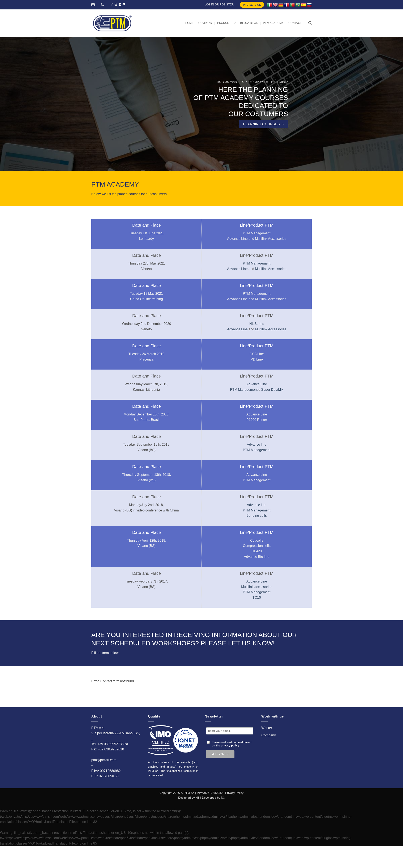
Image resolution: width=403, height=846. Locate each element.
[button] (310, 23)
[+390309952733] (103, 5)
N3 (197, 797)
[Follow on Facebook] (112, 4)
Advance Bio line (256, 556)
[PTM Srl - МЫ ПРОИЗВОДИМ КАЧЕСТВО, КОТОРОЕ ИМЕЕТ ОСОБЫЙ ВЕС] (112, 23)
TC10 (257, 597)
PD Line (257, 359)
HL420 (257, 551)
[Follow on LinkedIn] (120, 4)
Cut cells (256, 540)
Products (225, 23)
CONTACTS (296, 23)
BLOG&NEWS (249, 23)
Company (268, 735)
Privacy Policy (234, 792)
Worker (266, 728)
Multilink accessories (256, 587)
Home (189, 23)
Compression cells (257, 546)
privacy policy (230, 745)
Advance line (256, 444)
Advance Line (238, 238)
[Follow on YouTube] (124, 4)
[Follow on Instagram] (116, 4)
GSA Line (257, 354)
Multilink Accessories (270, 238)
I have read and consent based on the (231, 744)
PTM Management (256, 233)
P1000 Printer (256, 420)
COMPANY (205, 23)
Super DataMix (272, 389)
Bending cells (256, 515)
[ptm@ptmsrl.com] (93, 5)
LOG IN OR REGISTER (219, 4)
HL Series (256, 324)
